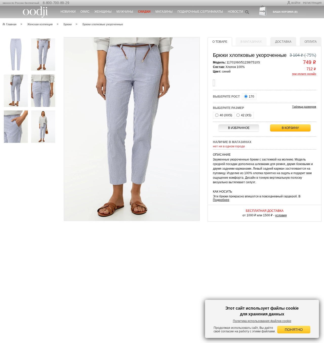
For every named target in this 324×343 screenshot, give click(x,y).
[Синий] (214, 83)
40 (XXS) (225, 115)
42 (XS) (245, 115)
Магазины (164, 11)
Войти (295, 3)
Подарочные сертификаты (200, 11)
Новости (235, 11)
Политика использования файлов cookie (262, 321)
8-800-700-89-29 (56, 3)
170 (251, 96)
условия (281, 215)
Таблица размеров (304, 106)
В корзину (290, 128)
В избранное (239, 128)
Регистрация (312, 3)
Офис (85, 11)
